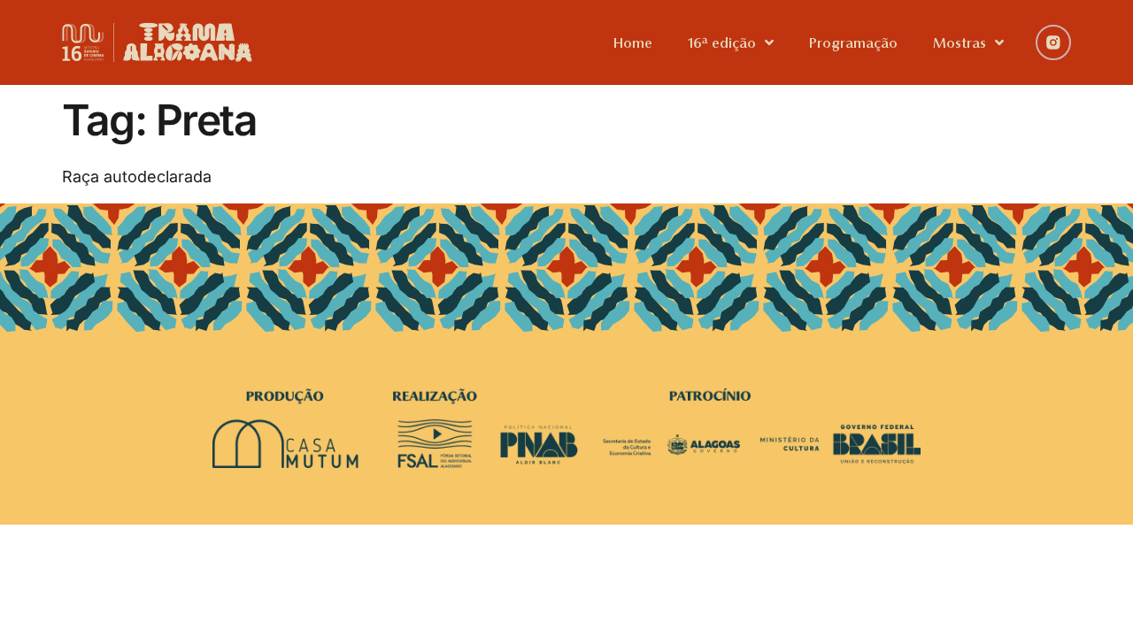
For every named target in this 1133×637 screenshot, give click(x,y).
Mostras (959, 42)
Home (632, 42)
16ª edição (722, 42)
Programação (853, 42)
